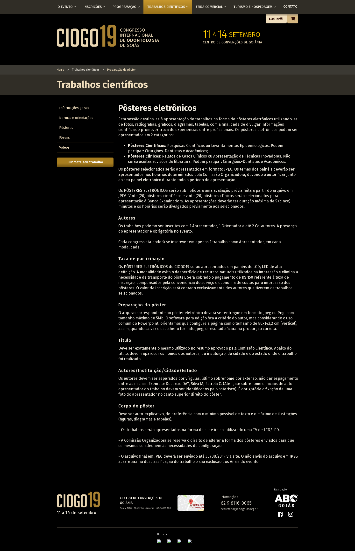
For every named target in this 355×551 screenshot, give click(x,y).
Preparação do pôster (121, 69)
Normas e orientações (76, 118)
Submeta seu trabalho (85, 162)
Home (60, 69)
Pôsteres (66, 128)
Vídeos (64, 147)
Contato (290, 7)
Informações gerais (74, 108)
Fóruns (64, 138)
